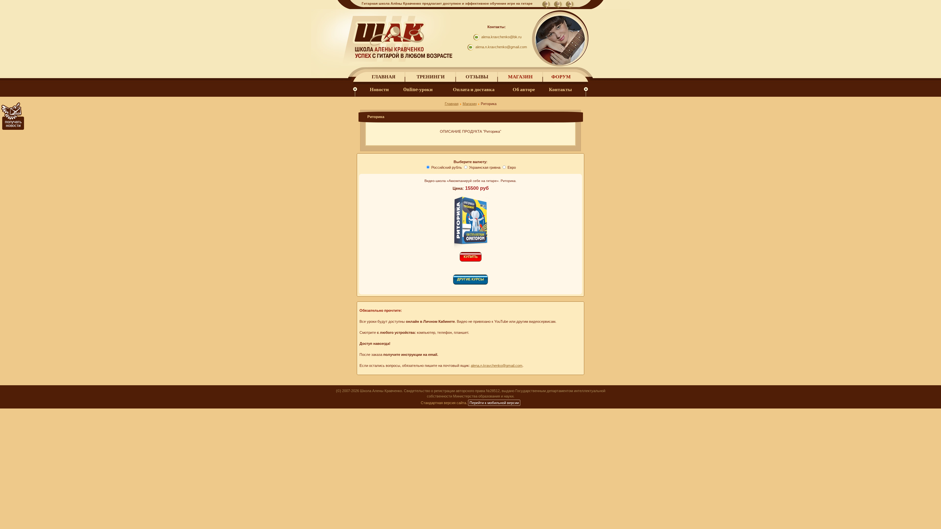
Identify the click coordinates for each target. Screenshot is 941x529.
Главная (383, 77)
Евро (512, 167)
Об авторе (524, 89)
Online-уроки (418, 89)
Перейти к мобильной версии (494, 403)
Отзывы (477, 77)
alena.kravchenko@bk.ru (501, 37)
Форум (561, 77)
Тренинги (431, 77)
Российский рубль (446, 167)
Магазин (520, 77)
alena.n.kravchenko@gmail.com (501, 47)
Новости (379, 89)
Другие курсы (470, 279)
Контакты (560, 89)
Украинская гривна (484, 167)
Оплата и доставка (474, 89)
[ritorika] (470, 247)
